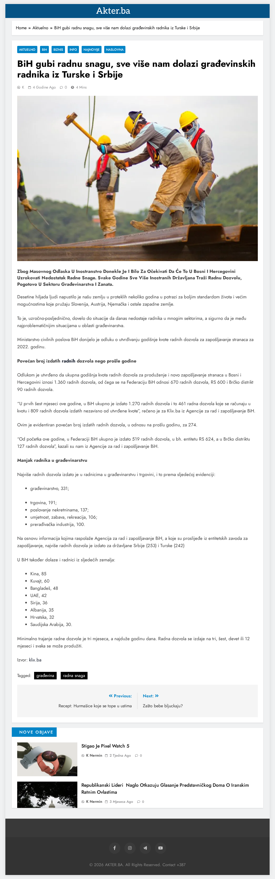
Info (73, 49)
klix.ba (35, 660)
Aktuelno (27, 49)
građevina (45, 675)
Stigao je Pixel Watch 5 (105, 745)
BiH (44, 49)
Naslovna (115, 49)
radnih (68, 361)
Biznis (58, 49)
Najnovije (92, 49)
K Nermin (94, 755)
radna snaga (74, 675)
